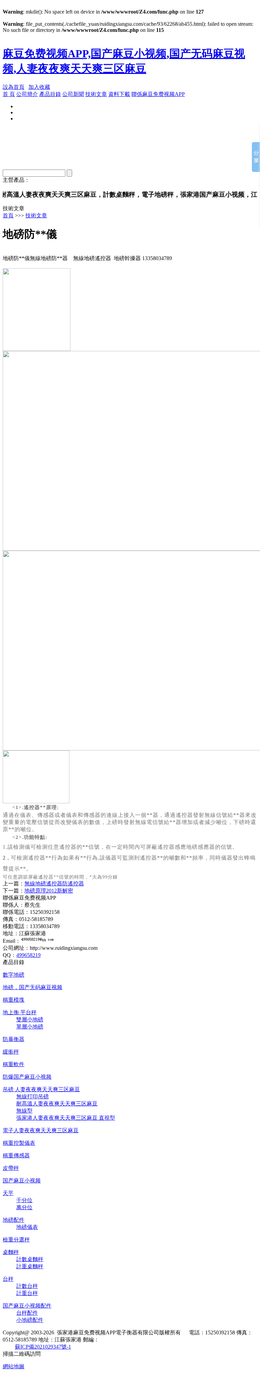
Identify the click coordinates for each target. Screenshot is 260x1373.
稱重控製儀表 (19, 1143)
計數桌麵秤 (29, 1259)
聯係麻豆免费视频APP (158, 94)
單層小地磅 (29, 1026)
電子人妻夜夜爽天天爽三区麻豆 (41, 1130)
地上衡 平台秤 (20, 1012)
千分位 (24, 1200)
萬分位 (24, 1207)
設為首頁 (13, 87)
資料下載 (119, 94)
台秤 (8, 1279)
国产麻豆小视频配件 (27, 1306)
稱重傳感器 (16, 1155)
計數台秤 (27, 1286)
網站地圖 (13, 1366)
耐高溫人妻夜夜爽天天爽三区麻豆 (57, 1103)
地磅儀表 (27, 1227)
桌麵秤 (11, 1252)
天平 (8, 1193)
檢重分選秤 (16, 1239)
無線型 (24, 1111)
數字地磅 (13, 975)
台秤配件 (27, 1313)
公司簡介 (27, 94)
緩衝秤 (11, 1052)
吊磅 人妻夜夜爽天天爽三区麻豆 (41, 1089)
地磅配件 (13, 1220)
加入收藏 (39, 87)
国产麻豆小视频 (22, 1180)
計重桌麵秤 (29, 1266)
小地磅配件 (29, 1320)
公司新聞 (73, 94)
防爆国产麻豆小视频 (27, 1077)
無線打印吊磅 (32, 1096)
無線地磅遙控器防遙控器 (54, 883)
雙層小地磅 (29, 1019)
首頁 (8, 215)
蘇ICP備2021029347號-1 (43, 1347)
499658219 (28, 955)
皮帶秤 (11, 1168)
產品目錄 (50, 94)
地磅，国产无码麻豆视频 (32, 987)
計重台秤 (27, 1293)
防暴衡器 (13, 1039)
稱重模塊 (13, 1000)
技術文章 (96, 94)
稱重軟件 (13, 1064)
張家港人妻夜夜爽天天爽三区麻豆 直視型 (65, 1118)
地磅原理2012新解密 (48, 891)
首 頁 (9, 94)
